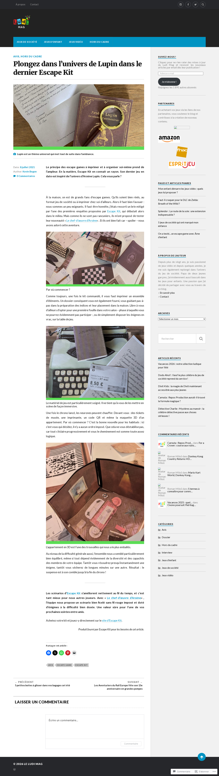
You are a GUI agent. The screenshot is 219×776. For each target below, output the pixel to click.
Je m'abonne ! (169, 81)
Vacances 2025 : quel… (179, 502)
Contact (34, 4)
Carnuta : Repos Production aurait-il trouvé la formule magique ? (181, 399)
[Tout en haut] (202, 757)
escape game (64, 665)
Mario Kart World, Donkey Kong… (183, 474)
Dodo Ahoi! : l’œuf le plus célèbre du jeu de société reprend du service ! (181, 376)
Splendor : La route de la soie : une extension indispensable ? (182, 213)
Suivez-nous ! (167, 57)
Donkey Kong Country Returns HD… (185, 457)
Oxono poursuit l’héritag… (181, 504)
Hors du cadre (99, 42)
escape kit (81, 665)
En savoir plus (167, 292)
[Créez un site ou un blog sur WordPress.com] (14, 769)
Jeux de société (27, 42)
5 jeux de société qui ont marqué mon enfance (178, 224)
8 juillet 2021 (27, 167)
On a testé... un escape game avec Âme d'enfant (179, 235)
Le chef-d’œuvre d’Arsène (81, 220)
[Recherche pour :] (182, 338)
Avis (16, 56)
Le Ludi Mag (33, 764)
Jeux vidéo (76, 42)
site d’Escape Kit (112, 620)
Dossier (166, 537)
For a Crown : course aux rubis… (185, 444)
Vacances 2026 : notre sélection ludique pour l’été (179, 365)
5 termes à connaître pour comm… (183, 490)
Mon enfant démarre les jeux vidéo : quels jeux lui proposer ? (180, 190)
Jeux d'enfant (169, 560)
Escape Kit (113, 211)
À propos (20, 4)
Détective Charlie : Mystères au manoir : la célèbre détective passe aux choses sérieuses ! (181, 412)
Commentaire (131, 743)
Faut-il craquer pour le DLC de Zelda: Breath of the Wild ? (178, 201)
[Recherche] (201, 338)
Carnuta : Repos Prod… (180, 442)
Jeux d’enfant (53, 42)
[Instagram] (181, 4)
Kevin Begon (30, 171)
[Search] (203, 4)
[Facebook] (188, 4)
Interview (167, 552)
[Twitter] (195, 4)
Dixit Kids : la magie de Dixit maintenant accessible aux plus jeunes (180, 388)
